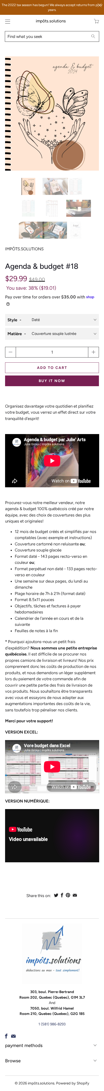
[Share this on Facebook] (62, 895)
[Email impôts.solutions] (13, 1036)
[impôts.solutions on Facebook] (6, 1036)
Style (12, 319)
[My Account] (6, 21)
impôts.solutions (51, 20)
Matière (14, 333)
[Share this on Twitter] (56, 895)
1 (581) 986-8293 (52, 1024)
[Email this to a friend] (75, 895)
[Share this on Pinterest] (68, 895)
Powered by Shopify (72, 1083)
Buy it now (52, 381)
